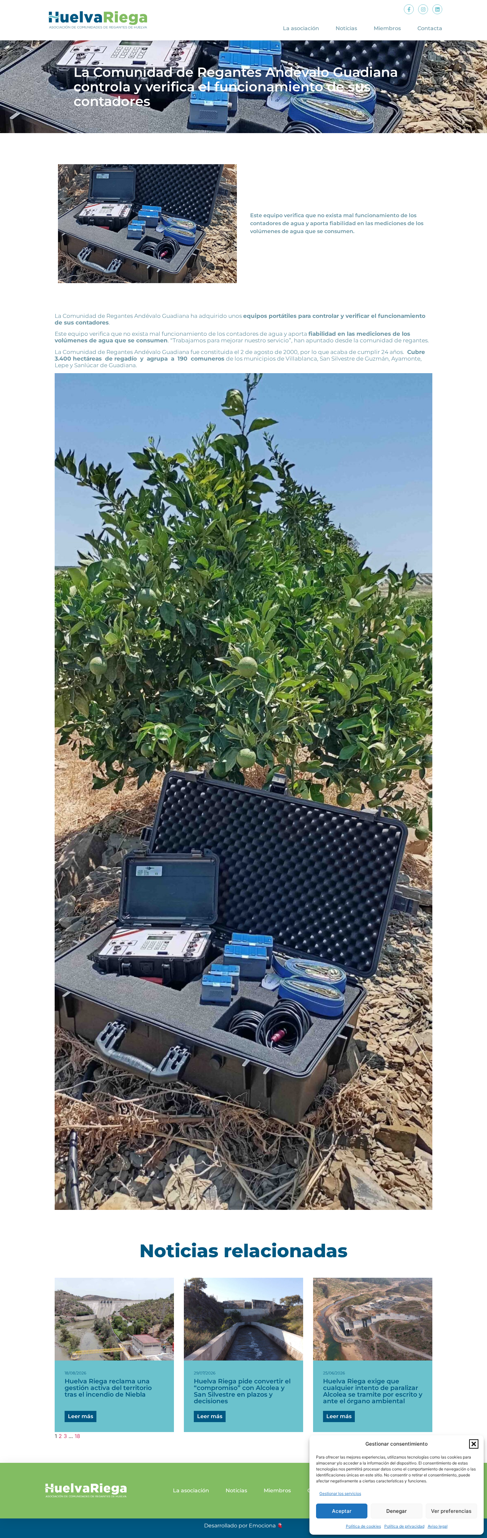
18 (77, 1436)
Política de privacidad (404, 1526)
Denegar (396, 1511)
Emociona (262, 1525)
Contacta (429, 28)
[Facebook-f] (409, 9)
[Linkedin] (437, 9)
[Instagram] (423, 9)
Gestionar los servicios (340, 1493)
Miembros (387, 28)
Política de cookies (363, 1526)
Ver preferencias (451, 1511)
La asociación (301, 28)
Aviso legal (438, 1526)
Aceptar (342, 1511)
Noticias (346, 28)
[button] (473, 1444)
